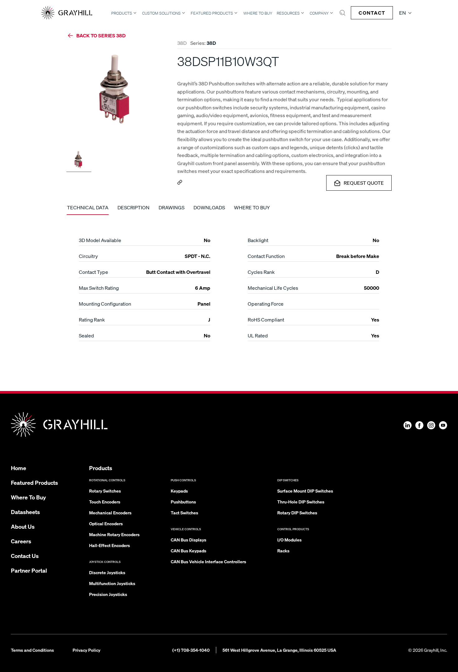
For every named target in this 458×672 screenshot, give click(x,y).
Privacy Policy (86, 650)
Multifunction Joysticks (112, 583)
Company (319, 13)
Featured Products (212, 13)
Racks (283, 550)
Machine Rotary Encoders (114, 534)
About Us (23, 526)
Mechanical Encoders (110, 512)
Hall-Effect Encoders (109, 545)
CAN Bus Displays (188, 539)
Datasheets (25, 511)
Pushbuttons (183, 501)
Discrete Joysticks (107, 572)
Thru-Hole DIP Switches (300, 501)
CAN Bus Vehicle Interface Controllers (208, 561)
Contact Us (25, 555)
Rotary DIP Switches (297, 512)
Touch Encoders (104, 501)
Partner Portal (29, 570)
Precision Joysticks (108, 594)
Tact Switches (184, 512)
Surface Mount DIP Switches (305, 490)
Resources (288, 13)
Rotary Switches (105, 490)
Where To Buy (257, 13)
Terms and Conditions (32, 650)
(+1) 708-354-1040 (191, 650)
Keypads (179, 490)
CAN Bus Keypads (188, 550)
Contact (372, 12)
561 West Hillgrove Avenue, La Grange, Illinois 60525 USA (279, 650)
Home (18, 467)
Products (121, 13)
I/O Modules (289, 539)
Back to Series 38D (101, 35)
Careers (21, 541)
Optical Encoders (106, 523)
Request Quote (364, 182)
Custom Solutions (161, 13)
